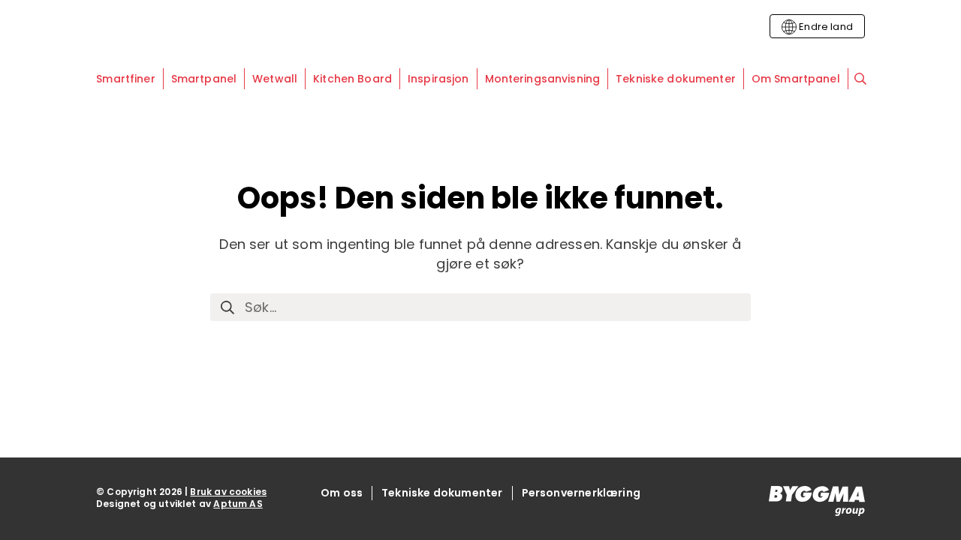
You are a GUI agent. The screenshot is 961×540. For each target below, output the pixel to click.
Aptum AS (237, 503)
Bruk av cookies (228, 491)
